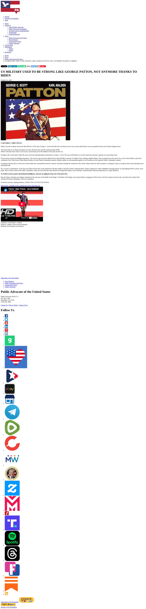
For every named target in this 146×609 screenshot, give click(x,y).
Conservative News (15, 41)
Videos (11, 49)
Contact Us (4, 305)
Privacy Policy (13, 305)
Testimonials (13, 32)
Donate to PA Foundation (9, 607)
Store (6, 20)
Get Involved (9, 45)
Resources (8, 52)
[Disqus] (73, 252)
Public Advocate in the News (18, 38)
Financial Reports (14, 34)
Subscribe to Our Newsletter (10, 278)
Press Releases (13, 40)
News (6, 36)
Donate (7, 17)
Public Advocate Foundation (18, 29)
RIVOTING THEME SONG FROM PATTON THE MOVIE (20, 186)
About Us (8, 25)
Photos (11, 50)
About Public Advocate (16, 27)
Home (7, 24)
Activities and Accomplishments (19, 31)
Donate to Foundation (11, 18)
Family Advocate (14, 43)
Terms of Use (23, 305)
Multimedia (8, 47)
